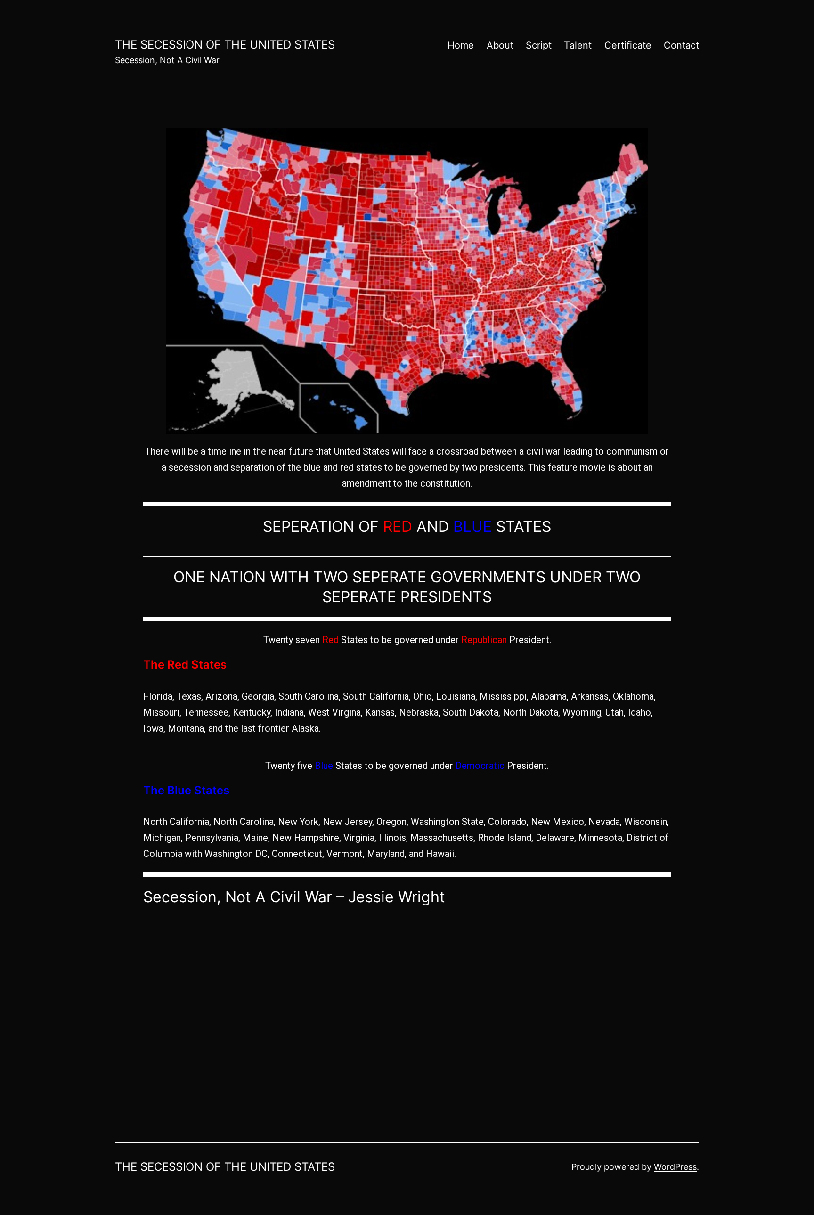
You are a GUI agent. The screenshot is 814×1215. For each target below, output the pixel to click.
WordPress (675, 1167)
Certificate (627, 45)
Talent (578, 45)
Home (461, 45)
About (500, 45)
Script (539, 45)
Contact (681, 45)
